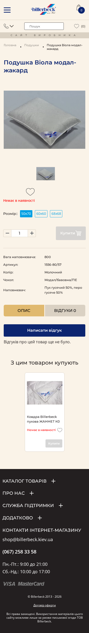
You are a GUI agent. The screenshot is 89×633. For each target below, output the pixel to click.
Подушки (31, 45)
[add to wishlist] (30, 193)
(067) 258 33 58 (19, 551)
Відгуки (65, 310)
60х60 (41, 213)
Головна (10, 45)
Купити (67, 233)
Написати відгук (44, 330)
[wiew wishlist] (76, 26)
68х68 (56, 213)
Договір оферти (44, 605)
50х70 (26, 213)
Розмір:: (10, 213)
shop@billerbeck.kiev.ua (27, 539)
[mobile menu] (7, 10)
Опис (24, 310)
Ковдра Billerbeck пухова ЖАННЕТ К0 (43, 419)
